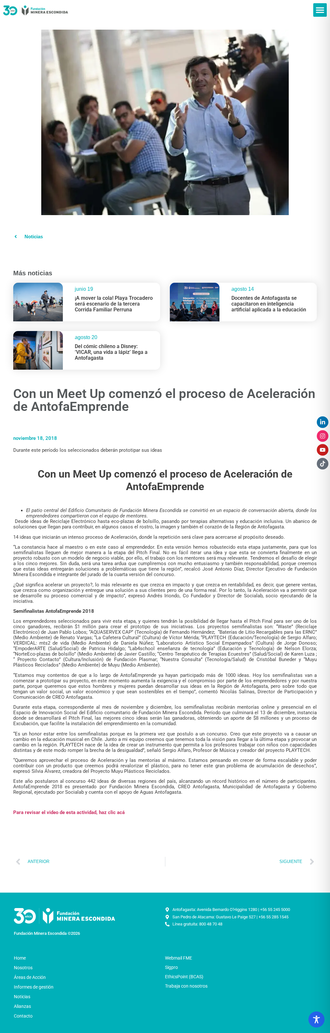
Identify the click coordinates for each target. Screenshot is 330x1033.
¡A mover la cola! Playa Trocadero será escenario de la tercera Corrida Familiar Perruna (114, 303)
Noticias (22, 996)
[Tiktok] (322, 463)
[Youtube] (322, 450)
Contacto (23, 1016)
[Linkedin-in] (322, 422)
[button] (320, 10)
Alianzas (22, 1006)
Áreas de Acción (30, 977)
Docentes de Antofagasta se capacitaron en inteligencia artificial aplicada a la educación (268, 303)
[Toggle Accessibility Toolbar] (316, 1019)
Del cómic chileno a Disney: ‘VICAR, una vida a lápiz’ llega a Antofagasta (111, 352)
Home (20, 958)
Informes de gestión (33, 987)
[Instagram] (322, 436)
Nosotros (23, 967)
